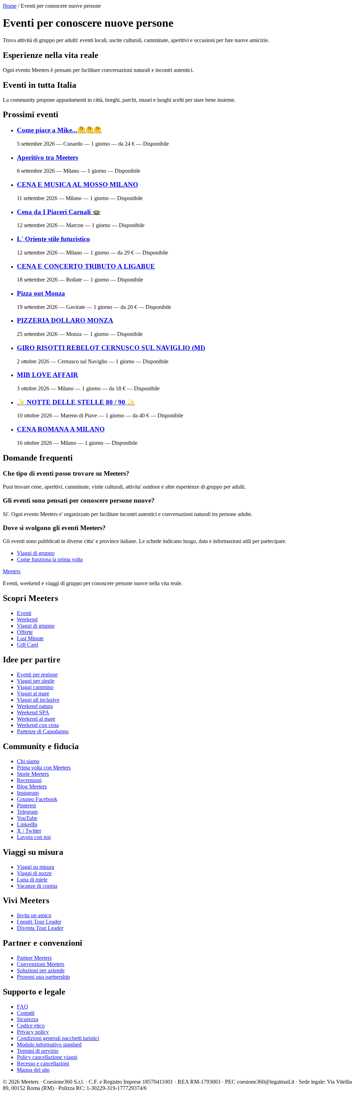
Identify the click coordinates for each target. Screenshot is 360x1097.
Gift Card (27, 645)
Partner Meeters (34, 958)
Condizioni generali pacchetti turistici (58, 1038)
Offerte (25, 632)
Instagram (28, 793)
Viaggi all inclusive (38, 700)
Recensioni (29, 780)
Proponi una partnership (43, 977)
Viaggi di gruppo (35, 553)
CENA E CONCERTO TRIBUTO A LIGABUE (86, 266)
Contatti (25, 1013)
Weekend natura (35, 706)
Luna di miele (32, 880)
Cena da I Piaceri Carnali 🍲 (59, 212)
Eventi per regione (37, 675)
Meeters (11, 571)
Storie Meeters (33, 774)
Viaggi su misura (35, 867)
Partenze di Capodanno (43, 731)
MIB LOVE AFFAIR (47, 374)
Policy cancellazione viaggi (47, 1057)
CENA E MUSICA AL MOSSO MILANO (77, 184)
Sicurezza (27, 1019)
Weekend (27, 619)
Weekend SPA (33, 712)
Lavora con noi (34, 837)
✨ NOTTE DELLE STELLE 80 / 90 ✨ (76, 402)
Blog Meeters (32, 786)
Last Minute (30, 638)
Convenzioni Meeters (40, 964)
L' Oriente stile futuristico (53, 239)
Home (10, 6)
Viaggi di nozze (34, 873)
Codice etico (31, 1026)
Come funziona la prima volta (50, 559)
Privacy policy (33, 1032)
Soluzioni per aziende (41, 970)
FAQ (22, 1007)
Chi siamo (28, 761)
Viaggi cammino (35, 687)
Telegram (27, 812)
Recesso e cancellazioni (43, 1063)
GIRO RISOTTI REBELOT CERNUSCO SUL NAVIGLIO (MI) (111, 347)
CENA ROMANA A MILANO (61, 429)
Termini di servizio (37, 1051)
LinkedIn (27, 824)
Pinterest (26, 805)
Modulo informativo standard (49, 1045)
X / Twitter (29, 831)
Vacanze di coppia (37, 886)
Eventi (24, 613)
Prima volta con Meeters (44, 768)
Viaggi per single (35, 681)
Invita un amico (34, 915)
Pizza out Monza (41, 293)
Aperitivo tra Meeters (47, 157)
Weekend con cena (38, 725)
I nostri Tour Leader (39, 922)
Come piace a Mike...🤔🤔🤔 (59, 130)
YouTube (27, 818)
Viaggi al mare (33, 693)
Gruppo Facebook (37, 799)
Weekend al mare (36, 719)
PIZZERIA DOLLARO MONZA (65, 320)
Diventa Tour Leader (40, 928)
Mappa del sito (33, 1070)
